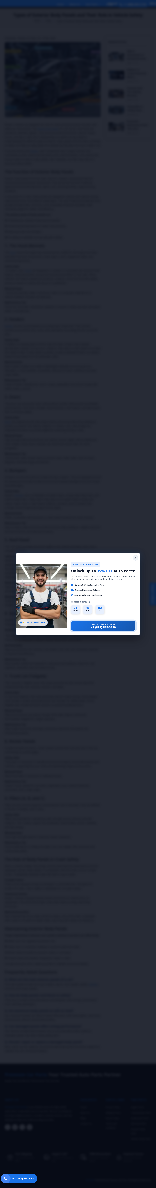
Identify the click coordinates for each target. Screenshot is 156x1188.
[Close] (135, 558)
